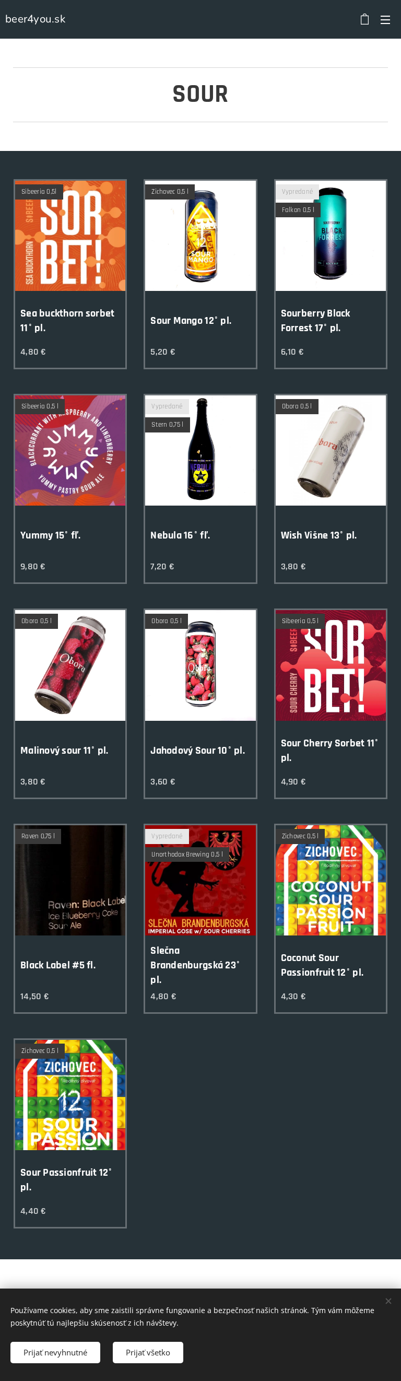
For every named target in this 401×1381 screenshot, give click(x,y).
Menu (385, 19)
